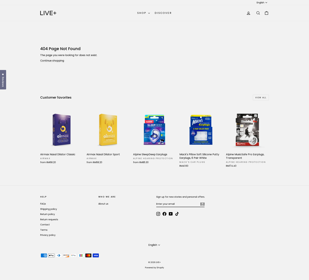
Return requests (49, 219)
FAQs (43, 203)
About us (103, 203)
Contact (45, 224)
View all (260, 97)
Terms (43, 230)
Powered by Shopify (154, 267)
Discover (163, 13)
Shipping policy (48, 209)
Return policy (47, 214)
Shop (142, 13)
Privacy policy (48, 235)
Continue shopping (52, 60)
